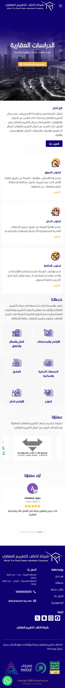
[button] (60, 6)
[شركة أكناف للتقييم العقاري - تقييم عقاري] (30, 5)
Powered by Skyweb (32, 684)
